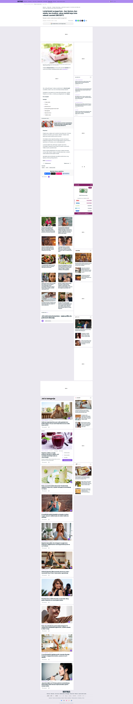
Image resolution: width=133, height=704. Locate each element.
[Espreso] (56, 695)
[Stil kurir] (63, 695)
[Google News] (71, 700)
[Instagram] (66, 700)
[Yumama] (79, 695)
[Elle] (60, 695)
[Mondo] (52, 695)
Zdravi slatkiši (52, 167)
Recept (43, 167)
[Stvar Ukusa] (84, 695)
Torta (47, 167)
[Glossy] (66, 695)
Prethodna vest (48, 163)
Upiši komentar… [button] (48, 320)
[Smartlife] (74, 695)
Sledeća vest (66, 163)
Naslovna (44, 7)
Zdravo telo (49, 7)
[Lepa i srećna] (70, 695)
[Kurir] (48, 695)
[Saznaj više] (90, 250)
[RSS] (69, 700)
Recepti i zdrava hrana (56, 7)
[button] (71, 20)
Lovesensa (48, 160)
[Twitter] (64, 700)
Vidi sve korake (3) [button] (67, 460)
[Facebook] (61, 700)
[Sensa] (20, 1)
